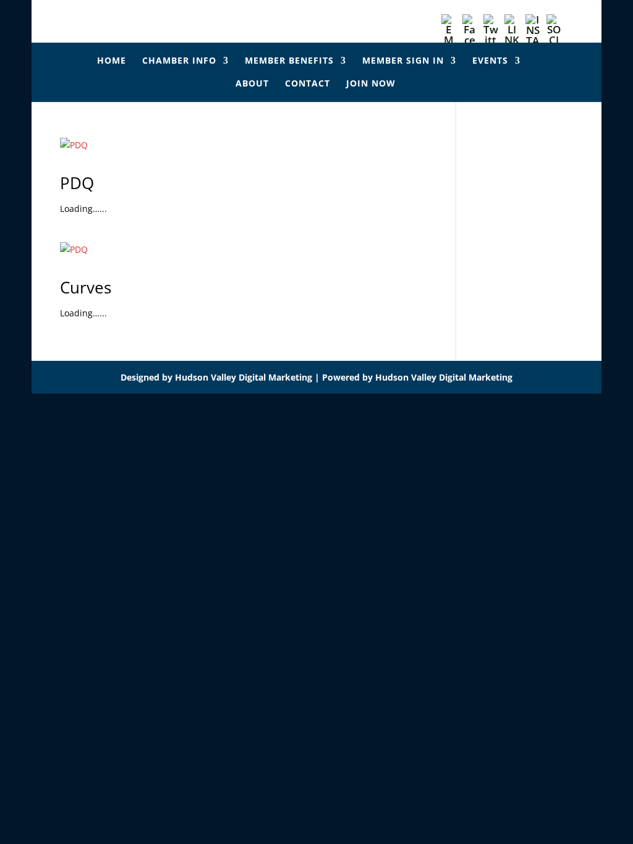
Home (111, 61)
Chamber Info (179, 61)
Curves (85, 287)
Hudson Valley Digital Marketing (243, 377)
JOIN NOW (371, 84)
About (252, 84)
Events (490, 61)
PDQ (77, 183)
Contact (307, 84)
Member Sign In (403, 61)
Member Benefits (289, 61)
